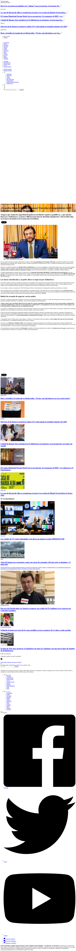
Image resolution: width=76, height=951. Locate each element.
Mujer (5, 56)
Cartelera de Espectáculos (13, 82)
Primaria (8, 684)
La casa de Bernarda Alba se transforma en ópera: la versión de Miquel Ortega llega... (33, 13)
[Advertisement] (38, 102)
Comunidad (6, 42)
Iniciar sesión (7, 36)
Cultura (5, 49)
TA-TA (5, 65)
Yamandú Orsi (7, 62)
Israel (8, 688)
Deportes (6, 46)
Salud (5, 52)
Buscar (21, 89)
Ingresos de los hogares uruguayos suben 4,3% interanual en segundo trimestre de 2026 (34, 26)
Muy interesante (10, 79)
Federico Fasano (7, 66)
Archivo (8, 78)
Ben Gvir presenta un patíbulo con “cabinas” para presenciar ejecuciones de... (30, 6)
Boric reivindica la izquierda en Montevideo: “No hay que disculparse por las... (31, 33)
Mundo (5, 48)
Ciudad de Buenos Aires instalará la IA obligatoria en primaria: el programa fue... (32, 20)
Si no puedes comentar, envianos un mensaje (11, 662)
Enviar (16, 666)
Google (8, 683)
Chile (8, 687)
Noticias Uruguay (8, 70)
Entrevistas (9, 75)
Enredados (9, 74)
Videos (8, 76)
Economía (6, 45)
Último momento (5, 1)
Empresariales (10, 80)
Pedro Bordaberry (11, 686)
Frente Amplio (7, 64)
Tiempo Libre (10, 83)
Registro (5, 37)
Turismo (5, 57)
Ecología (6, 54)
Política (5, 44)
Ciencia (5, 53)
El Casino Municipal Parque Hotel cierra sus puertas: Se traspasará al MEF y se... (32, 16)
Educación (6, 50)
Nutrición (6, 58)
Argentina (6, 61)
